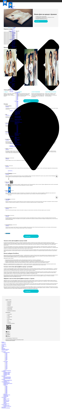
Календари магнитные (13, 40)
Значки (16, 136)
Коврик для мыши (17, 137)
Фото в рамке (6, 361)
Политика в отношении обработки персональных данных (15, 339)
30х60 (17, 128)
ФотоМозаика (16, 123)
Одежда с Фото (9, 309)
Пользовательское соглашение (10, 340)
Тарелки (13, 78)
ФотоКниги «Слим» (17, 112)
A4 (14, 28)
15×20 (6, 365)
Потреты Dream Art (17, 121)
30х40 (17, 99)
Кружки (16, 138)
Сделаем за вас (9, 316)
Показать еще (8, 233)
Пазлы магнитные (13, 81)
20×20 (17, 105)
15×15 (17, 104)
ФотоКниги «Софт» (7, 374)
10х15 (17, 93)
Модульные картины (7, 394)
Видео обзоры (9, 319)
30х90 (17, 129)
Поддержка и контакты (11, 323)
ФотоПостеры (16, 134)
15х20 (17, 96)
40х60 (17, 131)
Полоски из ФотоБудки (7, 370)
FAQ (8, 320)
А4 (5, 360)
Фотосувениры (9, 308)
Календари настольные (7, 377)
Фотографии (9, 301)
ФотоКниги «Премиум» (13, 32)
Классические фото (17, 92)
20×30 (17, 106)
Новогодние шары (17, 139)
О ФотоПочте (9, 314)
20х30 (17, 97)
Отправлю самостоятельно (14, 46)
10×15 (17, 102)
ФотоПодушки (17, 135)
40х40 (17, 130)
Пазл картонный (13, 77)
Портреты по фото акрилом (18, 122)
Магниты (13, 79)
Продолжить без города (12, 27)
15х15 (17, 95)
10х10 (17, 101)
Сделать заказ (37, 21)
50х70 (6, 393)
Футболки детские (13, 84)
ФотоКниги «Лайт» (7, 373)
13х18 (17, 94)
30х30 (17, 98)
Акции (8, 315)
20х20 (17, 124)
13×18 (17, 103)
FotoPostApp (10, 338)
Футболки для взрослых (18, 144)
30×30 (17, 107)
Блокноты (16, 114)
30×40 (14, 27)
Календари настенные (18, 117)
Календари (9, 304)
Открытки (9, 305)
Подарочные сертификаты (11, 310)
